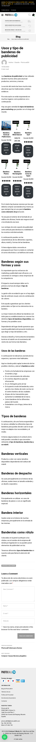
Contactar (13, 10)
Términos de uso (5, 691)
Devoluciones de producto (8, 698)
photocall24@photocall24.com (10, 721)
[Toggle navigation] (2, 15)
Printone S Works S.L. (15, 731)
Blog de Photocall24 (7, 688)
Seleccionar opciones (6, 148)
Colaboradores (5, 10)
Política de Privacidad (7, 695)
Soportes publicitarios (8, 565)
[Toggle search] (29, 15)
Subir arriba (18, 739)
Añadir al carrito (17, 148)
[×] (4, 737)
